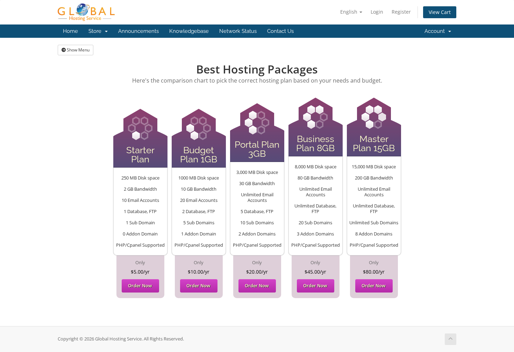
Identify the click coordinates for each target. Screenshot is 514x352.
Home (70, 31)
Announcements (138, 31)
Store (96, 31)
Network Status (238, 31)
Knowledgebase (189, 31)
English (349, 11)
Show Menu (78, 50)
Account (436, 31)
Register (401, 11)
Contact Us (280, 31)
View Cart (440, 12)
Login (377, 11)
